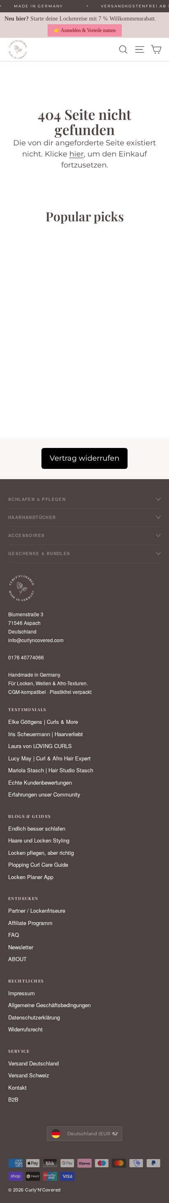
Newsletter (20, 947)
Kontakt (17, 1087)
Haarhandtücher (32, 517)
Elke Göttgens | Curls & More (43, 721)
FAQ (13, 935)
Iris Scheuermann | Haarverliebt (45, 734)
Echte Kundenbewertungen (40, 782)
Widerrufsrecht (25, 1029)
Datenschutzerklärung (34, 1017)
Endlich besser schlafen (36, 828)
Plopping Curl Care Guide (38, 864)
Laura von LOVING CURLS (40, 746)
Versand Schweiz (28, 1075)
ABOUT (17, 959)
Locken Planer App (30, 877)
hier (76, 153)
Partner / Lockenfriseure (36, 910)
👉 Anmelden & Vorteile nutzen (85, 30)
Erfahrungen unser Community (44, 794)
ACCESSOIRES (26, 535)
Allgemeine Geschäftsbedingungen (49, 1005)
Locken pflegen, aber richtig (41, 852)
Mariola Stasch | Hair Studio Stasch (50, 770)
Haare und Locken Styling (38, 840)
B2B (13, 1099)
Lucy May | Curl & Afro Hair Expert (49, 758)
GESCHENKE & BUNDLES (39, 553)
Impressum (21, 993)
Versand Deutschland (33, 1063)
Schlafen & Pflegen (37, 499)
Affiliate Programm (30, 923)
